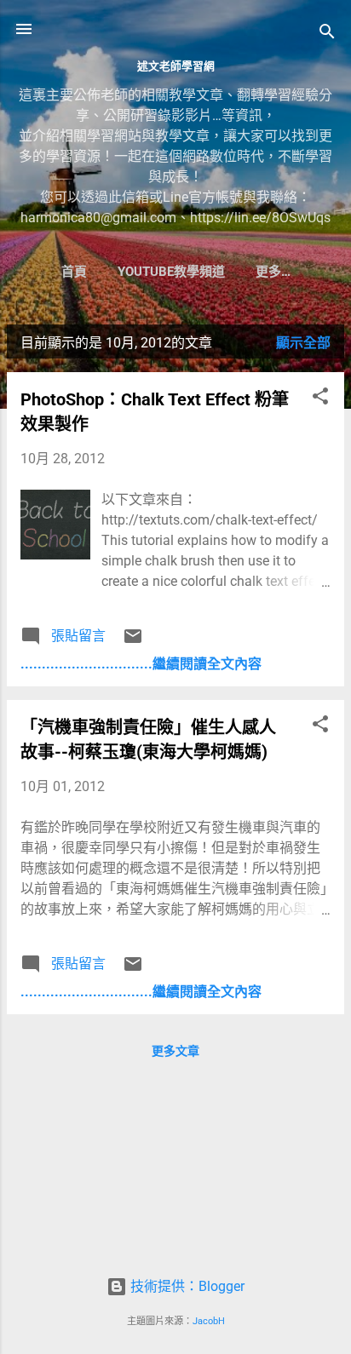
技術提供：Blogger (186, 1286)
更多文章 (175, 1051)
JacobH (209, 1321)
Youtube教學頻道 (171, 271)
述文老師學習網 (176, 66)
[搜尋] (327, 34)
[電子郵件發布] (133, 642)
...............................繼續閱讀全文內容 (141, 664)
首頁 (74, 271)
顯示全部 (303, 343)
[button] (320, 399)
